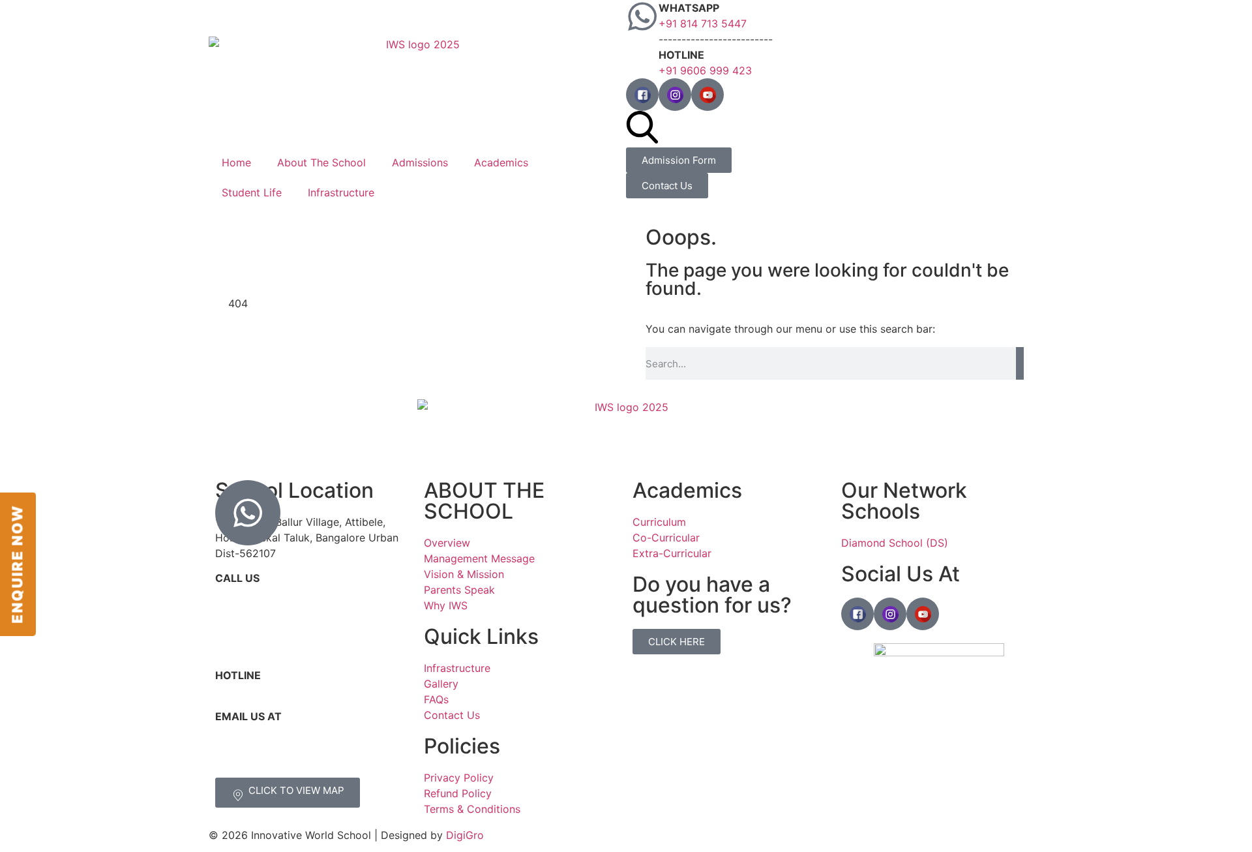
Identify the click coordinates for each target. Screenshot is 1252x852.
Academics (501, 162)
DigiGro (465, 835)
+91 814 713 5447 (703, 23)
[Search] (1020, 363)
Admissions (420, 162)
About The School (321, 162)
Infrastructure (341, 192)
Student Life (252, 192)
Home (236, 162)
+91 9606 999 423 (705, 70)
